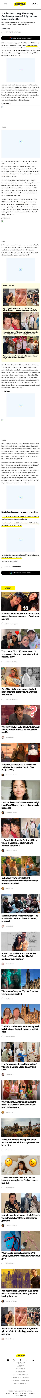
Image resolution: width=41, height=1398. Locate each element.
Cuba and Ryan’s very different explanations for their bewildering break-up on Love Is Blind (19, 881)
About (20, 1366)
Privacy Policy (21, 1383)
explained (4, 174)
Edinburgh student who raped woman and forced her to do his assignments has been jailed (20, 1142)
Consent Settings (20, 1381)
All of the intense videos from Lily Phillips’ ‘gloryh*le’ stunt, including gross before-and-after (20, 309)
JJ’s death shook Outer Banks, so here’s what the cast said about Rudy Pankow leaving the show (19, 1293)
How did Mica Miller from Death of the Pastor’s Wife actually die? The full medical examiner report (18, 956)
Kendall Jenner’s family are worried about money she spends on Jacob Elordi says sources (20, 616)
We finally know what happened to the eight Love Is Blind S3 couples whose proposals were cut (18, 1105)
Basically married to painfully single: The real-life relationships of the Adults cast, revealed (19, 918)
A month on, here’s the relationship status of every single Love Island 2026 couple (20, 357)
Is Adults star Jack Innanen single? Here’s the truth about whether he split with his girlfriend (20, 1218)
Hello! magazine (22, 202)
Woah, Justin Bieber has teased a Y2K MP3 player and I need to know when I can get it (20, 1256)
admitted (7, 365)
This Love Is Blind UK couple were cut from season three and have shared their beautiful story (19, 654)
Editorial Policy (20, 1375)
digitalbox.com (22, 1395)
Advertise (20, 1372)
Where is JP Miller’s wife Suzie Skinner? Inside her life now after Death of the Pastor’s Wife (19, 767)
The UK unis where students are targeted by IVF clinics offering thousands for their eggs (20, 1029)
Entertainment (16, 32)
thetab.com (17, 1391)
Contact (20, 1363)
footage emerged (31, 45)
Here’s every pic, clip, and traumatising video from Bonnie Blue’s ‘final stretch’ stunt (19, 1067)
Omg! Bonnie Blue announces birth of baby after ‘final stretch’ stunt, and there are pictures (19, 692)
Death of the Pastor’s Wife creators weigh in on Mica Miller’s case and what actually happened (20, 805)
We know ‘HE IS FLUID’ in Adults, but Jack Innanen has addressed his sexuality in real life (20, 730)
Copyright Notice (20, 1378)
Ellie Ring (8, 32)
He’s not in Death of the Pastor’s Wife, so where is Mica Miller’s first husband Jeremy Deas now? (20, 333)
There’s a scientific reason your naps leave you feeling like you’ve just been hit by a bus (19, 1180)
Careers (20, 1369)
